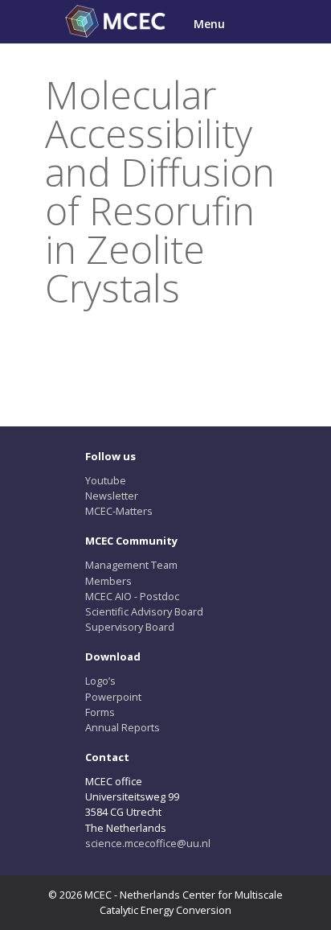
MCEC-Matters (119, 511)
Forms (100, 712)
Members (108, 581)
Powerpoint (113, 696)
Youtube (105, 480)
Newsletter (111, 495)
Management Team (131, 565)
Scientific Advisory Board (144, 611)
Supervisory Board (129, 626)
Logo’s (100, 680)
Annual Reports (122, 727)
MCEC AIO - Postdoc (132, 596)
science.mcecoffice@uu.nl (147, 843)
